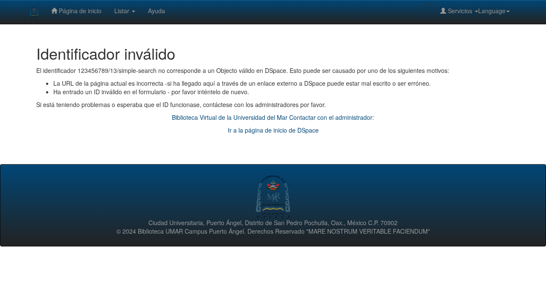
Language (491, 10)
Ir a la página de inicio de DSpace (273, 130)
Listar (122, 10)
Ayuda (156, 10)
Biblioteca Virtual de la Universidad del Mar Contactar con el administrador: (273, 117)
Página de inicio (79, 10)
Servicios (460, 10)
